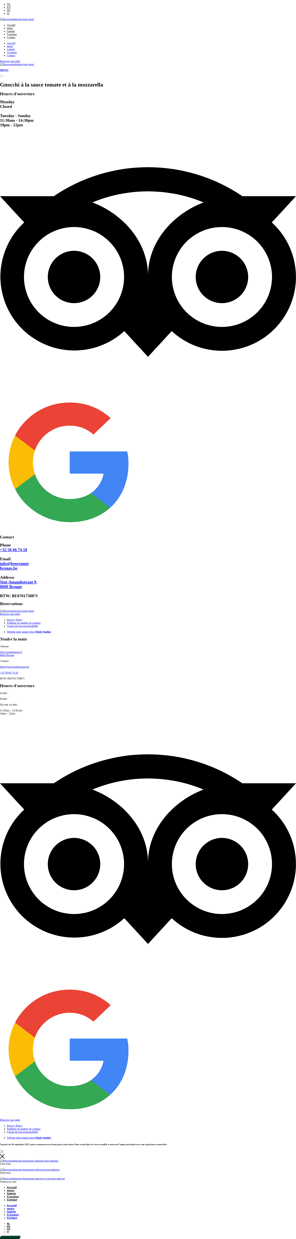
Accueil (11, 25)
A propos (12, 34)
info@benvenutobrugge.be (14, 565)
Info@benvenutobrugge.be (14, 666)
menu (10, 28)
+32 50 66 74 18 (13, 549)
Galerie (11, 31)
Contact (11, 37)
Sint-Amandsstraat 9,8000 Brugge (18, 584)
